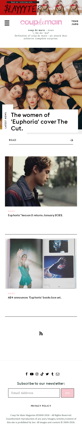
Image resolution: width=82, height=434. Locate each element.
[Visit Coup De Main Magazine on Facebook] (26, 374)
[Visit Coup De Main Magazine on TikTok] (42, 374)
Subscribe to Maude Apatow (41, 333)
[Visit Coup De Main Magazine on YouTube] (31, 374)
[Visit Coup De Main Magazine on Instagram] (36, 374)
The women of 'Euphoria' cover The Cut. (39, 121)
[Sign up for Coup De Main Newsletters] (57, 374)
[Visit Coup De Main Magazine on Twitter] (47, 374)
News (11, 211)
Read (12, 140)
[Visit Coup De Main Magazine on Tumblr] (52, 374)
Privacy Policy (41, 405)
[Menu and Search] (7, 23)
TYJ (75, 23)
